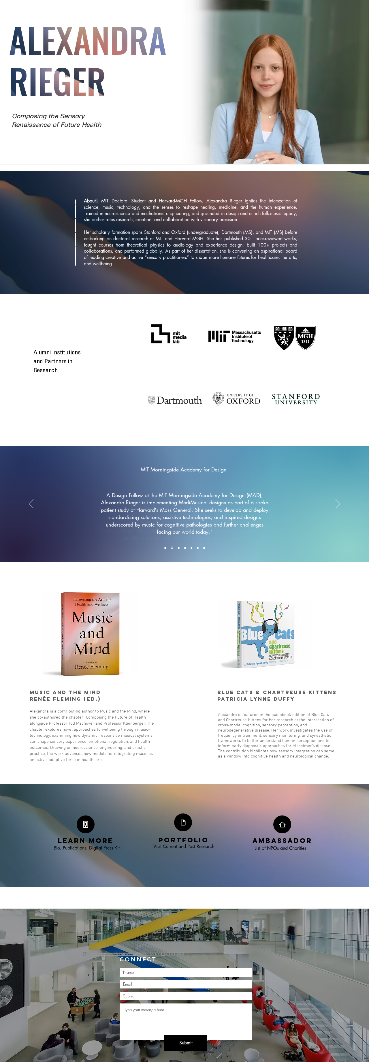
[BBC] (165, 548)
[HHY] (198, 548)
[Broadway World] (191, 548)
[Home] (282, 824)
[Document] (183, 822)
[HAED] (178, 548)
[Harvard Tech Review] (185, 548)
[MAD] (171, 548)
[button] (86, 824)
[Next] (338, 504)
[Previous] (31, 504)
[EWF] (204, 548)
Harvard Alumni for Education (184, 477)
